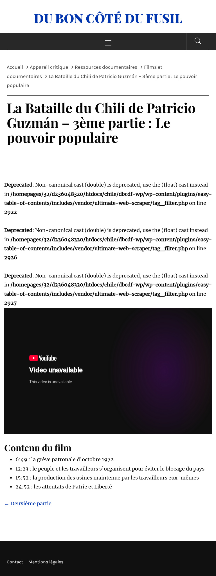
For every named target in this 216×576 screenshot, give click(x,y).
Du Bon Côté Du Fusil (108, 18)
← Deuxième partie (27, 503)
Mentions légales (45, 561)
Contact (15, 561)
